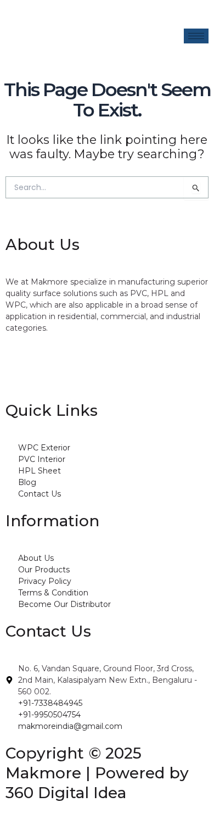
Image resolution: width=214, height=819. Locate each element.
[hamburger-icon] (196, 36)
